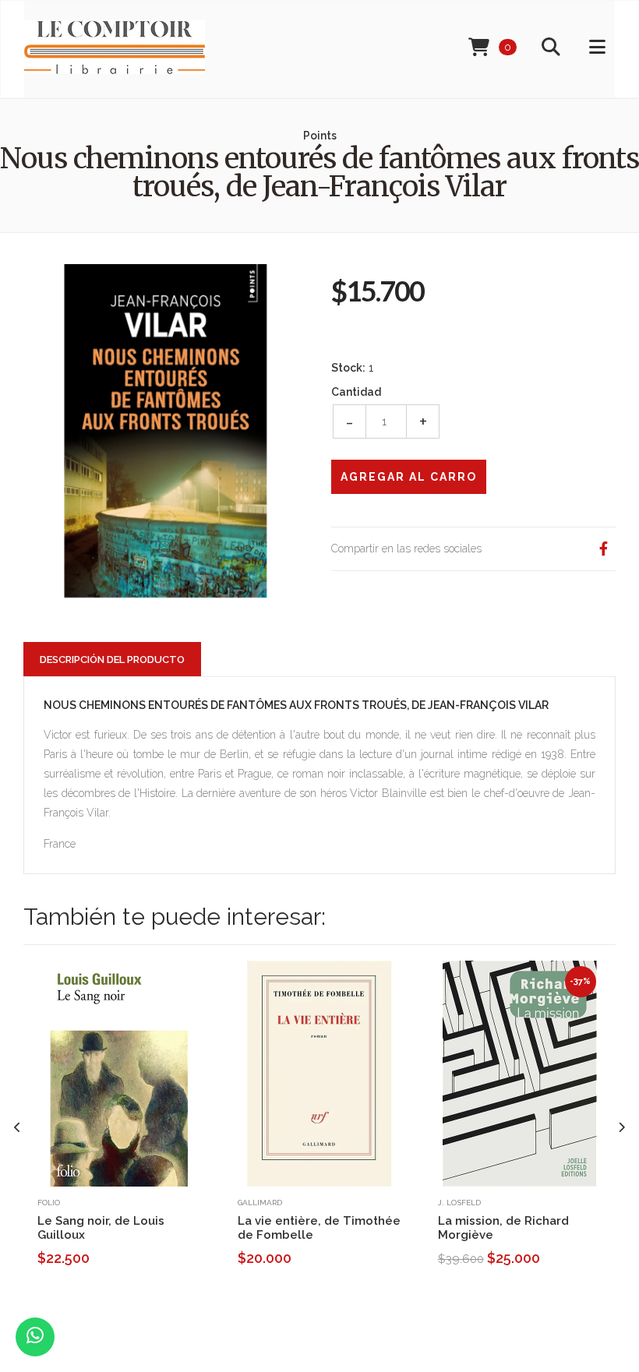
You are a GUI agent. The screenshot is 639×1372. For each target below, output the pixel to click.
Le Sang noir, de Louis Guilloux (100, 1228)
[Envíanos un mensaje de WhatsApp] (35, 1336)
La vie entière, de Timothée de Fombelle (319, 1228)
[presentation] (17, 1128)
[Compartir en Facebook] (603, 549)
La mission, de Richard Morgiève (503, 1228)
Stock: (348, 367)
